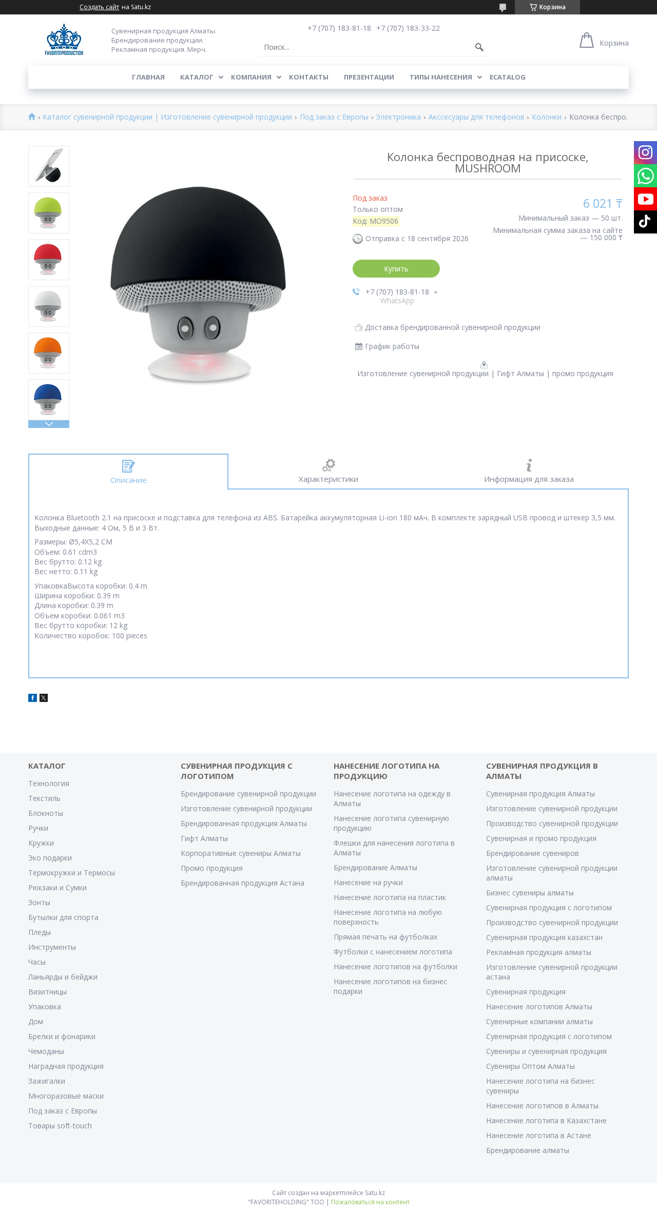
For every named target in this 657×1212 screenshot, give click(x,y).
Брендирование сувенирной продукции (248, 793)
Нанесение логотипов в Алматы (542, 1105)
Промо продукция (212, 868)
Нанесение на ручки (368, 882)
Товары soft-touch (60, 1125)
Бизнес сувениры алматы (530, 892)
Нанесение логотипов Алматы (539, 1006)
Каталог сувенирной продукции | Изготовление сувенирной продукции (167, 117)
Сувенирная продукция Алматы (540, 793)
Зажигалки (46, 1081)
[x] (44, 699)
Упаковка (44, 1006)
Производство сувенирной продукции (552, 823)
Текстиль (44, 798)
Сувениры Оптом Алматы (530, 1066)
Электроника (398, 117)
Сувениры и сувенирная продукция (546, 1051)
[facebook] (32, 699)
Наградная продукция (66, 1066)
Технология (48, 783)
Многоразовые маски (66, 1096)
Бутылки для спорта (63, 917)
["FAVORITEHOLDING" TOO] (64, 39)
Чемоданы (46, 1051)
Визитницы (47, 991)
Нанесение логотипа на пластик (390, 897)
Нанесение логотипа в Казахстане (546, 1120)
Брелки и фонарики (61, 1036)
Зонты (39, 902)
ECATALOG (508, 77)
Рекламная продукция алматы (538, 952)
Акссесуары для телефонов (477, 117)
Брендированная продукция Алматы (244, 823)
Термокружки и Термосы (71, 872)
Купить (396, 268)
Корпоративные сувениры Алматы (241, 853)
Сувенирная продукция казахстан (544, 937)
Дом (35, 1021)
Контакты (308, 77)
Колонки (547, 117)
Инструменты (52, 947)
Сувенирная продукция (526, 991)
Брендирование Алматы (375, 867)
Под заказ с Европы (334, 117)
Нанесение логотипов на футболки (395, 966)
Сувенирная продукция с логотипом (549, 907)
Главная (148, 77)
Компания (251, 77)
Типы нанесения (441, 77)
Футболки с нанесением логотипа (393, 951)
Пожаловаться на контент (370, 1202)
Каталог (197, 77)
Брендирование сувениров (532, 853)
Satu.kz (375, 1192)
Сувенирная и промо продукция (541, 838)
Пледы (39, 932)
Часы (37, 962)
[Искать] (479, 47)
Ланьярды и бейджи (63, 977)
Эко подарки (50, 858)
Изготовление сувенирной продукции (246, 808)
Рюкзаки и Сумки (57, 887)
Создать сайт (99, 7)
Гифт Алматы (204, 838)
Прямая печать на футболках (385, 937)
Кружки (41, 843)
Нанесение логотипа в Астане (538, 1135)
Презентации (369, 77)
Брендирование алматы (527, 1150)
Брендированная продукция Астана (242, 883)
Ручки (38, 828)
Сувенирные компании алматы (539, 1021)
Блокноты (45, 813)
